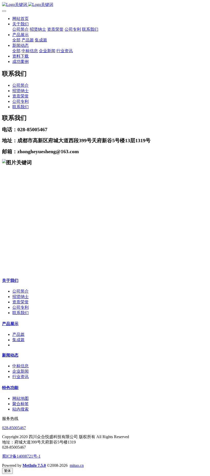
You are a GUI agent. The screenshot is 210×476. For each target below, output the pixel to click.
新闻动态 (10, 355)
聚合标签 (20, 404)
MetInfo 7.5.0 (34, 465)
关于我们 (10, 280)
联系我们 (20, 107)
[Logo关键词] (105, 4)
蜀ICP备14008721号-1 (21, 456)
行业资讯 (20, 376)
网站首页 (20, 18)
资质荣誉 (20, 96)
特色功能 (10, 387)
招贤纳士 (20, 90)
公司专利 (20, 101)
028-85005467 (14, 428)
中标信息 (20, 366)
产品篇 (18, 334)
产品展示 (10, 324)
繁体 (7, 471)
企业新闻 (20, 371)
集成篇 (18, 340)
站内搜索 (20, 409)
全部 (16, 40)
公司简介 (20, 85)
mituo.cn (77, 465)
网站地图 (20, 398)
